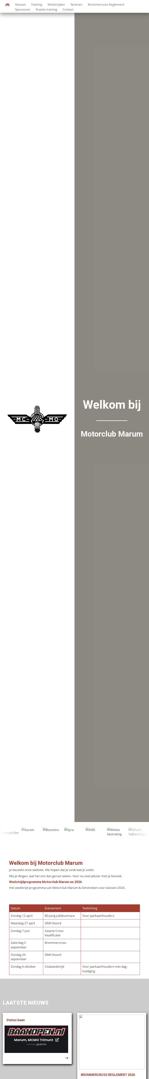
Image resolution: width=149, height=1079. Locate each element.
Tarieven (76, 4)
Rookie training (46, 9)
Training (36, 4)
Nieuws (20, 4)
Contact (68, 9)
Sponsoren (22, 9)
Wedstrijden (56, 4)
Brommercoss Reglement (106, 4)
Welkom (7, 4)
